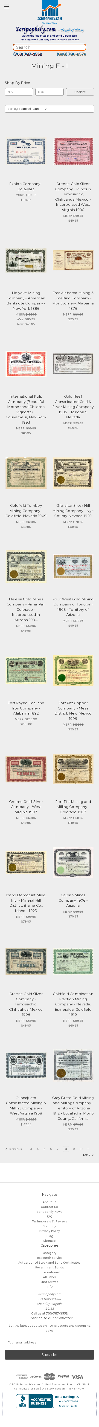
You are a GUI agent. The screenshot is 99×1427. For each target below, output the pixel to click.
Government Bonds (49, 1267)
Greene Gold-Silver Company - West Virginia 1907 (26, 806)
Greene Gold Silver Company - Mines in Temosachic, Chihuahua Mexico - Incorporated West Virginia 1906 (73, 197)
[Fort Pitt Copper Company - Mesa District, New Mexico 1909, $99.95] (73, 670)
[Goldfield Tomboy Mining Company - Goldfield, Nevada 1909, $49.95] (26, 473)
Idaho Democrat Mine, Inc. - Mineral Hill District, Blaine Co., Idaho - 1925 (26, 903)
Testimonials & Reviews (49, 1221)
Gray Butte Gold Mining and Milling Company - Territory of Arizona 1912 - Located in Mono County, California (73, 1108)
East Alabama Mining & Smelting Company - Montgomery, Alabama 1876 (73, 301)
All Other (49, 1277)
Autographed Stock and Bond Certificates (49, 1263)
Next (86, 1155)
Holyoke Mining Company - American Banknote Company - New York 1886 (26, 301)
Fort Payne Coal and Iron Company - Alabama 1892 (26, 708)
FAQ (49, 1217)
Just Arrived (49, 1282)
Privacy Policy (49, 1231)
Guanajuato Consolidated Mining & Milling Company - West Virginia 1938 (26, 1106)
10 (81, 1149)
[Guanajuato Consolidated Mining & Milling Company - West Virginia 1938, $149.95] (26, 1065)
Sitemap (49, 1241)
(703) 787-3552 (27, 54)
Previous (15, 1149)
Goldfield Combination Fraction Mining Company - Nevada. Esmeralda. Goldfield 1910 (73, 1004)
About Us (49, 1202)
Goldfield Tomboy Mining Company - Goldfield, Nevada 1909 (26, 510)
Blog (49, 1236)
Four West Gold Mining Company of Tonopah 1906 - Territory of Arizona (72, 607)
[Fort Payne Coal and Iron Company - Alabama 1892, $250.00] (26, 670)
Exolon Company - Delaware (26, 186)
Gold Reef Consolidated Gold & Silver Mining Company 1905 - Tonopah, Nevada (73, 406)
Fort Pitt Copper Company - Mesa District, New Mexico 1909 (73, 711)
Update (80, 92)
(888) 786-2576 (71, 54)
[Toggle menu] (6, 6)
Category (49, 1253)
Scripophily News (49, 1212)
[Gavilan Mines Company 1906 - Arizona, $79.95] (73, 862)
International (50, 1272)
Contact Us (49, 1207)
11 (88, 1149)
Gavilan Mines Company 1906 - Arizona (73, 900)
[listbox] (34, 108)
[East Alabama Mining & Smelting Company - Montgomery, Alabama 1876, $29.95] (73, 260)
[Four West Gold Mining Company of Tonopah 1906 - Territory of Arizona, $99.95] (73, 566)
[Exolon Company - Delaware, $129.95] (26, 151)
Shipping (49, 1226)
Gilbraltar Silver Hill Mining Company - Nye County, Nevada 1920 (73, 510)
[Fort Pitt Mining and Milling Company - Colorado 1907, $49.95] (73, 769)
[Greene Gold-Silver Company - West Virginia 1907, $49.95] (26, 769)
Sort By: (13, 108)
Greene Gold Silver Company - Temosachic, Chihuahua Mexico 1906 (26, 1004)
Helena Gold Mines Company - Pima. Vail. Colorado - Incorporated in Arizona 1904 (26, 609)
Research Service (49, 1258)
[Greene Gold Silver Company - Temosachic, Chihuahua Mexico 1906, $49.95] (26, 961)
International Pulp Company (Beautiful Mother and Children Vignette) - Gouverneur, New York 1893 (26, 409)
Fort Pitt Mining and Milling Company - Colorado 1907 (73, 806)
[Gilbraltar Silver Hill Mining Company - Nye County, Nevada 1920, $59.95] (73, 473)
